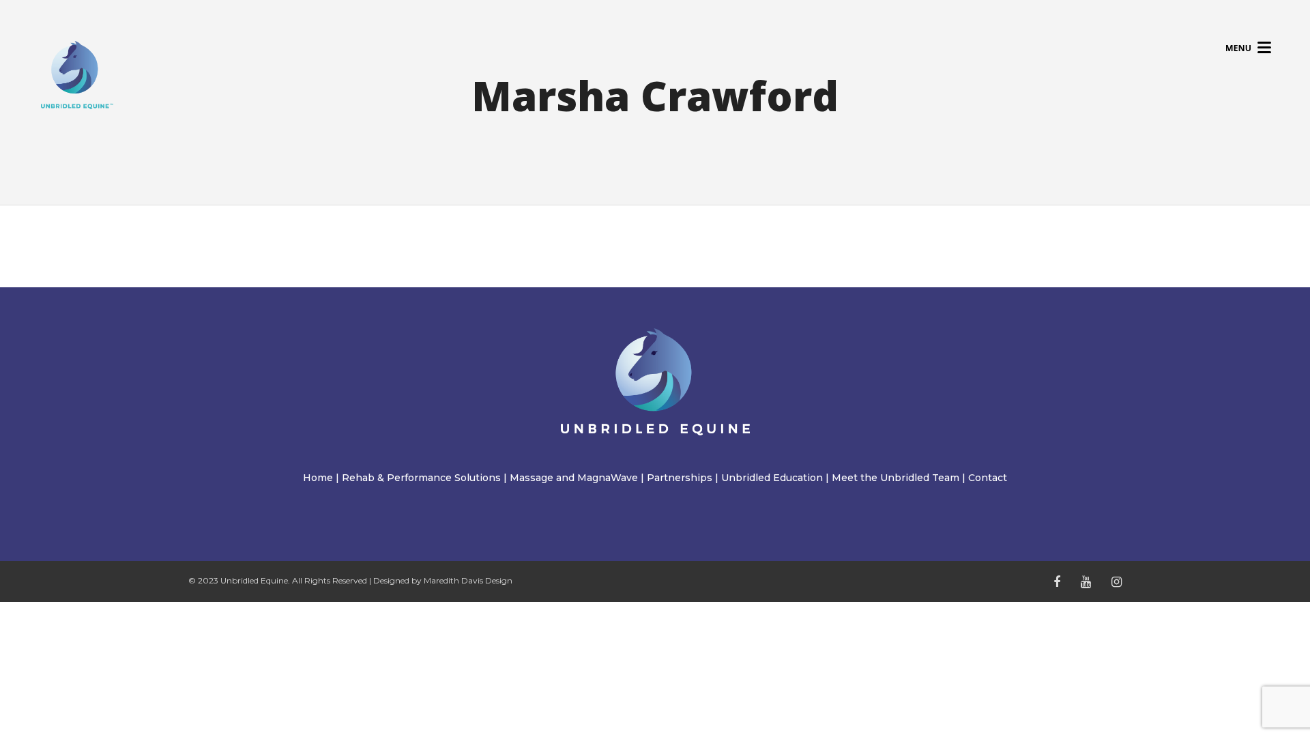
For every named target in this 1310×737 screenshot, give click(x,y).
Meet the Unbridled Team (895, 478)
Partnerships (679, 478)
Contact (987, 478)
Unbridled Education (772, 478)
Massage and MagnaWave (574, 478)
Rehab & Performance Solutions (421, 478)
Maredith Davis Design (468, 580)
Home (318, 478)
